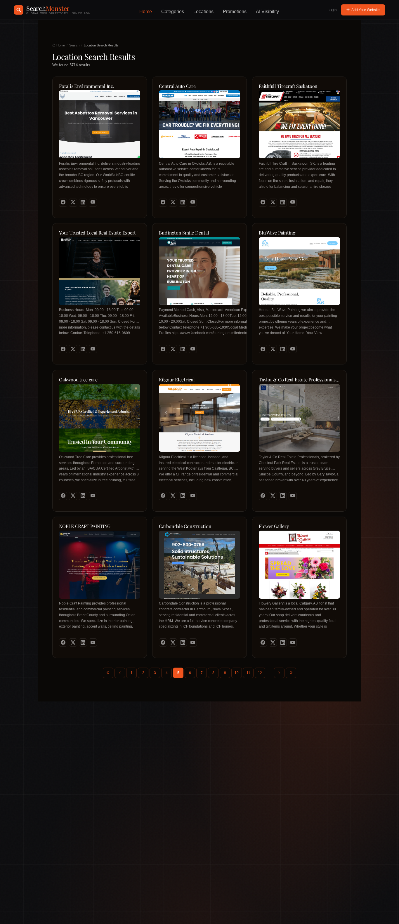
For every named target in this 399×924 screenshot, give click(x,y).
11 (248, 673)
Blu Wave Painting (277, 233)
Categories (172, 11)
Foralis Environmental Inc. (86, 86)
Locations (203, 11)
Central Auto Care (177, 86)
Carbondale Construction (185, 526)
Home (145, 11)
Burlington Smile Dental (184, 233)
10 (237, 673)
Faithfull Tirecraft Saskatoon (288, 86)
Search (74, 45)
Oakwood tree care (78, 380)
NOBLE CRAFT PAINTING (84, 526)
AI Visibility (267, 11)
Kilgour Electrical (177, 380)
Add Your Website (365, 10)
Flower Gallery (274, 526)
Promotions (235, 11)
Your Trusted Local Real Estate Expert (97, 233)
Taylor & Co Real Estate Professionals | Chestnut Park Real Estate (298, 380)
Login (331, 10)
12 (260, 673)
